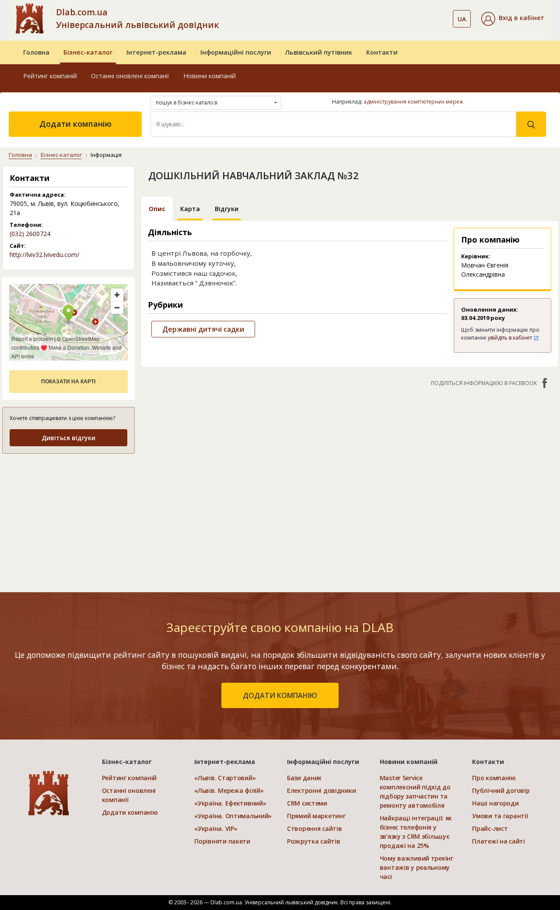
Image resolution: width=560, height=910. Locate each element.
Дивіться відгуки (68, 438)
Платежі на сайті (498, 841)
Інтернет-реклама (156, 52)
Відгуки (226, 209)
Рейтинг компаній (50, 76)
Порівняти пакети (222, 841)
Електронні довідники (321, 790)
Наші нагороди (495, 803)
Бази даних (304, 778)
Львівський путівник (318, 52)
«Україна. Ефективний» (230, 803)
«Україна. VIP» (215, 828)
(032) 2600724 (30, 233)
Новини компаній (209, 76)
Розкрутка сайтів (313, 841)
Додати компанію (75, 123)
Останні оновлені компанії (130, 76)
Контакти (382, 52)
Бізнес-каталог (87, 52)
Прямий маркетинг (316, 816)
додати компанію (280, 695)
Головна (36, 52)
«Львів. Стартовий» (225, 778)
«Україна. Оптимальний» (233, 816)
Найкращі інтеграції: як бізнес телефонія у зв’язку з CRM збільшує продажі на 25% (416, 832)
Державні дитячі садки (203, 329)
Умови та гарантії (500, 816)
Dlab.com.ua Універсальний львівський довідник (137, 18)
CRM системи (307, 803)
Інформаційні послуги (235, 52)
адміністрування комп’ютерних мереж (413, 101)
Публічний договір (500, 790)
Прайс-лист (490, 828)
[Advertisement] (68, 516)
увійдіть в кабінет (510, 337)
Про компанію (494, 778)
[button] (512, 19)
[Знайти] (531, 124)
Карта (190, 209)
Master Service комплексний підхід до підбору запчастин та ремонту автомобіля (415, 791)
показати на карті (68, 382)
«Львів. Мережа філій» (228, 790)
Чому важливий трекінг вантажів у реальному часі (416, 867)
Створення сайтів (314, 828)
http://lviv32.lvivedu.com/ (44, 254)
